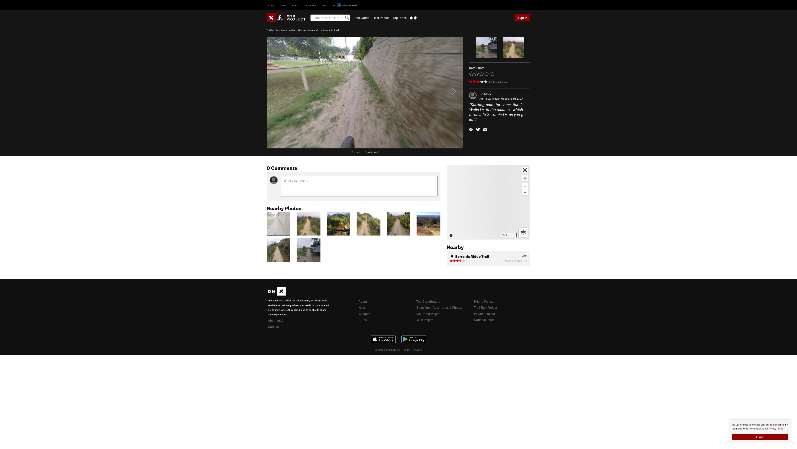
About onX (275, 320)
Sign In (522, 18)
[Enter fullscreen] (525, 170)
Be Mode (485, 94)
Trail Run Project (485, 307)
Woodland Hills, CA (511, 98)
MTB (283, 5)
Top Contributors (428, 301)
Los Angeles (288, 30)
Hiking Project (484, 301)
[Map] (488, 202)
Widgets (364, 314)
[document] (760, 431)
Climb (271, 5)
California (272, 30)
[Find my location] (525, 178)
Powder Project (484, 314)
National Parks (484, 320)
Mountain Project (428, 314)
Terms (407, 349)
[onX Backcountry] (346, 5)
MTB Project (424, 320)
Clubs (362, 320)
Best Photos (381, 18)
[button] (471, 129)
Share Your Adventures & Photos (439, 307)
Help (361, 307)
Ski (325, 5)
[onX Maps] (277, 294)
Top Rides (400, 18)
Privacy (418, 349)
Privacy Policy (776, 428)
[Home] (288, 17)
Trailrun (310, 5)
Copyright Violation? (365, 152)
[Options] (523, 232)
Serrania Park (331, 30)
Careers (273, 326)
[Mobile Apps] (413, 18)
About (362, 301)
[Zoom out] (525, 192)
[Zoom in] (525, 186)
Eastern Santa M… (309, 30)
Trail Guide (361, 18)
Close (760, 437)
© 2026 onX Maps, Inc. (387, 349)
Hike (295, 5)
